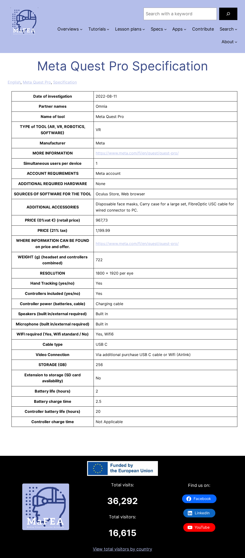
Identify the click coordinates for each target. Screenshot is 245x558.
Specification (65, 82)
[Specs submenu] (165, 29)
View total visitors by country (122, 549)
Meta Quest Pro (37, 82)
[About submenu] (236, 42)
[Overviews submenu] (81, 29)
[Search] (228, 14)
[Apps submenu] (185, 29)
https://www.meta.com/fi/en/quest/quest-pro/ (137, 153)
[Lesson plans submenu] (143, 29)
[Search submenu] (236, 29)
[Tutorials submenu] (108, 29)
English (14, 82)
